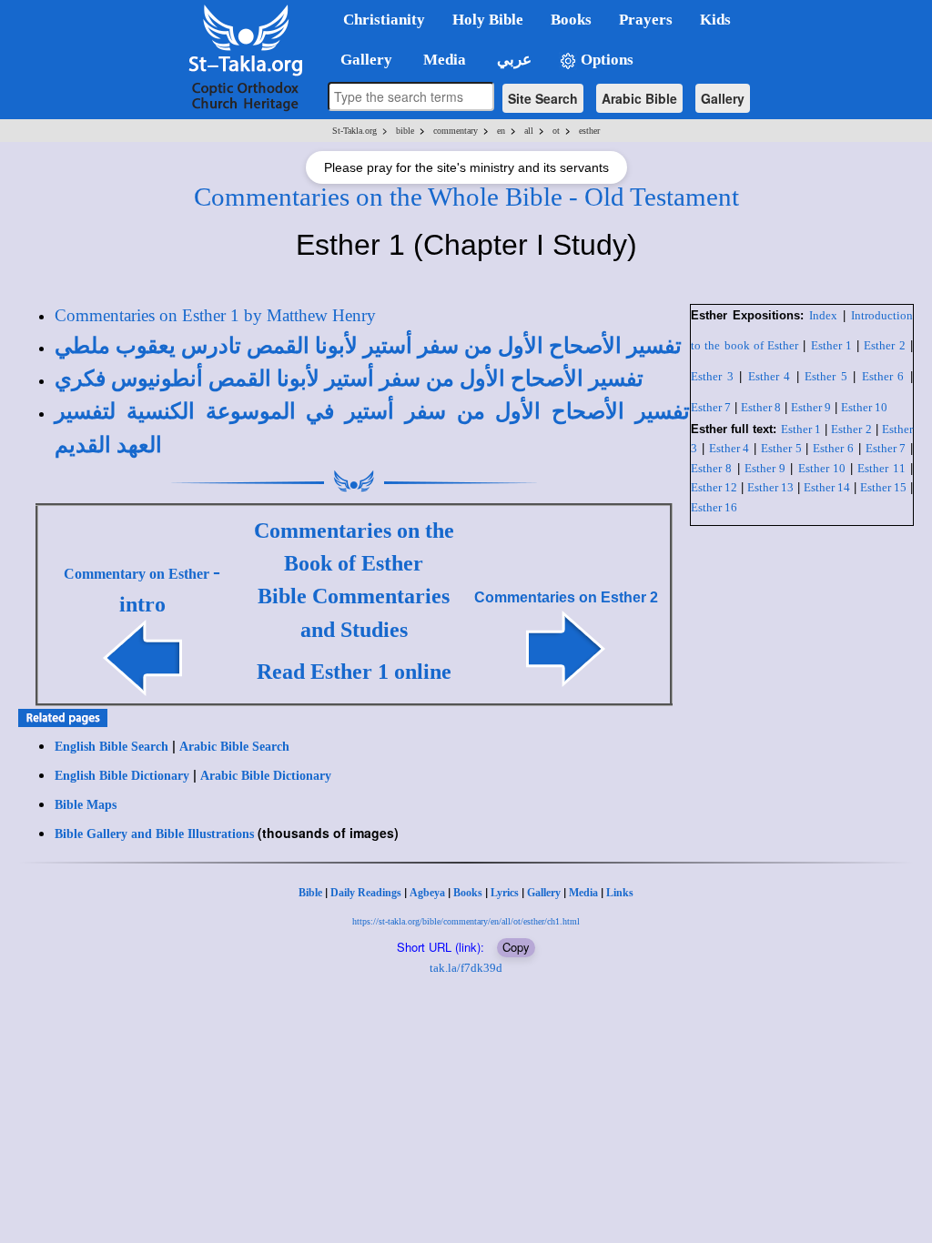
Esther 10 (864, 407)
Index (823, 315)
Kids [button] (715, 19)
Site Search (543, 98)
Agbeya (427, 892)
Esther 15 (883, 487)
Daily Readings (365, 892)
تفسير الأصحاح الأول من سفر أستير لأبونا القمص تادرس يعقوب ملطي (368, 346)
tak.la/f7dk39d (466, 968)
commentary (455, 131)
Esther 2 (884, 345)
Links (619, 892)
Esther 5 (826, 376)
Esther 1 (831, 345)
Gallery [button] (360, 59)
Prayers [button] (646, 19)
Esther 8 (761, 407)
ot (556, 131)
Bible (310, 892)
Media (583, 892)
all (528, 131)
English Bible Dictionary (122, 776)
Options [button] (605, 59)
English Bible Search (111, 746)
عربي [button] (512, 59)
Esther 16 (714, 507)
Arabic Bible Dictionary (265, 776)
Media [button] (443, 59)
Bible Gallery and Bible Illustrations (154, 834)
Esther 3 (712, 376)
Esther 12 (714, 487)
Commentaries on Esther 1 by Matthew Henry (215, 315)
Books (467, 892)
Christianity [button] (384, 19)
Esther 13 (770, 487)
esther (589, 131)
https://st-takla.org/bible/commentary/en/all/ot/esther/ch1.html (466, 921)
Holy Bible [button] (487, 19)
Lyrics (505, 892)
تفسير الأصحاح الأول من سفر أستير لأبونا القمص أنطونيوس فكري (349, 378)
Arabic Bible (639, 98)
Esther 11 (881, 468)
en (501, 131)
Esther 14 (827, 487)
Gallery (723, 98)
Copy (516, 946)
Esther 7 (711, 407)
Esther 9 (811, 407)
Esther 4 (769, 376)
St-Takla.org (354, 131)
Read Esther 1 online (354, 671)
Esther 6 (883, 376)
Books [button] (571, 19)
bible (405, 131)
